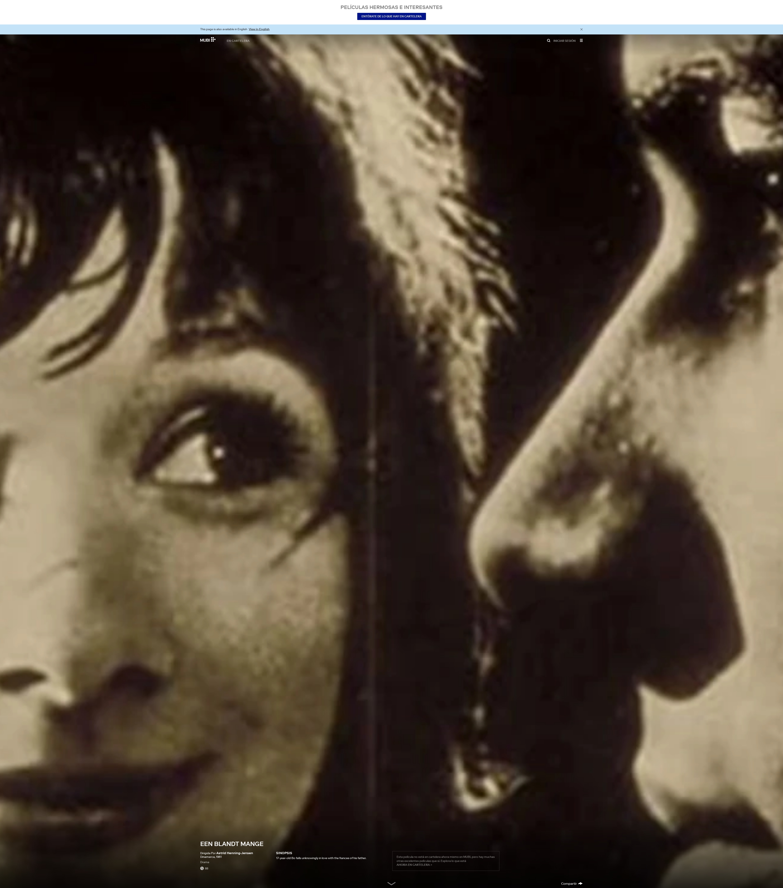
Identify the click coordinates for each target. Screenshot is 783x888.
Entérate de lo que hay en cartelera (392, 16)
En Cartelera (238, 40)
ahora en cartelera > (414, 865)
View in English (259, 29)
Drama (204, 862)
